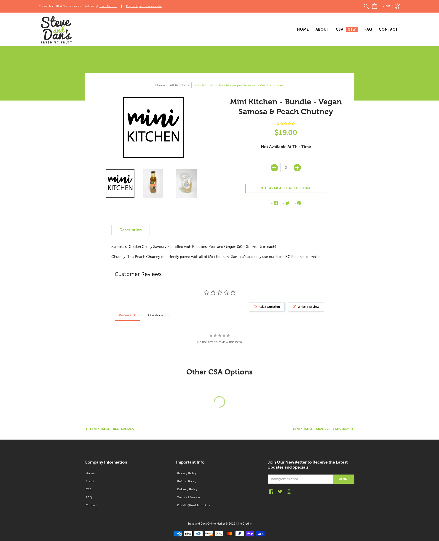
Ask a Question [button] (269, 307)
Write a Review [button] (308, 307)
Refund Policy (186, 481)
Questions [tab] (155, 315)
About (90, 481)
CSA (88, 489)
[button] (380, 6)
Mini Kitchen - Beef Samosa (112, 428)
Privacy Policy (187, 473)
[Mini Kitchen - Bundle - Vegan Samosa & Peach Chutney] (120, 183)
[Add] (297, 167)
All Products (180, 85)
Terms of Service (188, 497)
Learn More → (108, 6)
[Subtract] (274, 167)
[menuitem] (366, 6)
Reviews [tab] (125, 315)
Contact (91, 505)
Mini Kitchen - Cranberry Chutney (321, 428)
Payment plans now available (144, 6)
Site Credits (244, 523)
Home (160, 85)
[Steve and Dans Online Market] (56, 29)
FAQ (89, 497)
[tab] (130, 230)
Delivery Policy (187, 489)
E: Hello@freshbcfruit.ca (193, 505)
